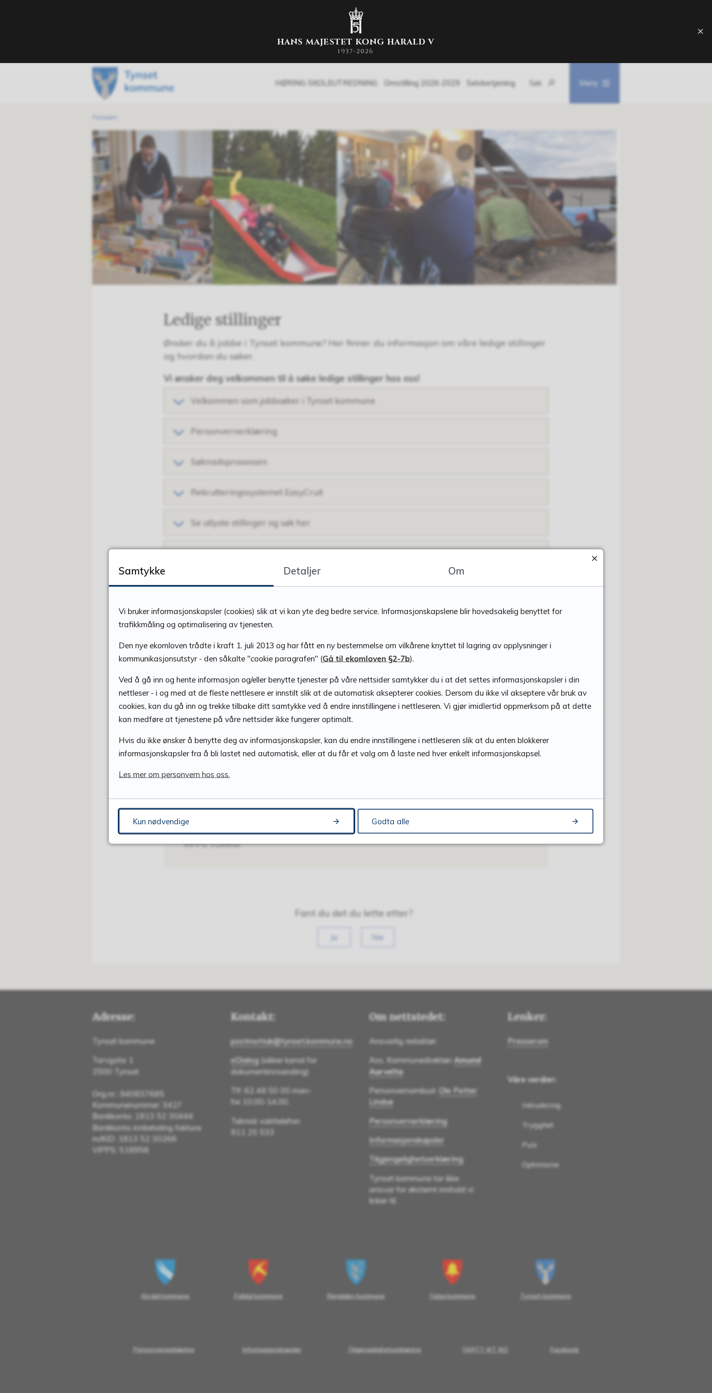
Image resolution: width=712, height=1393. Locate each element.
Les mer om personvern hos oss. (174, 774)
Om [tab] (456, 571)
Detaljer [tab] (302, 571)
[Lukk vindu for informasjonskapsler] (594, 558)
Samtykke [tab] (142, 571)
